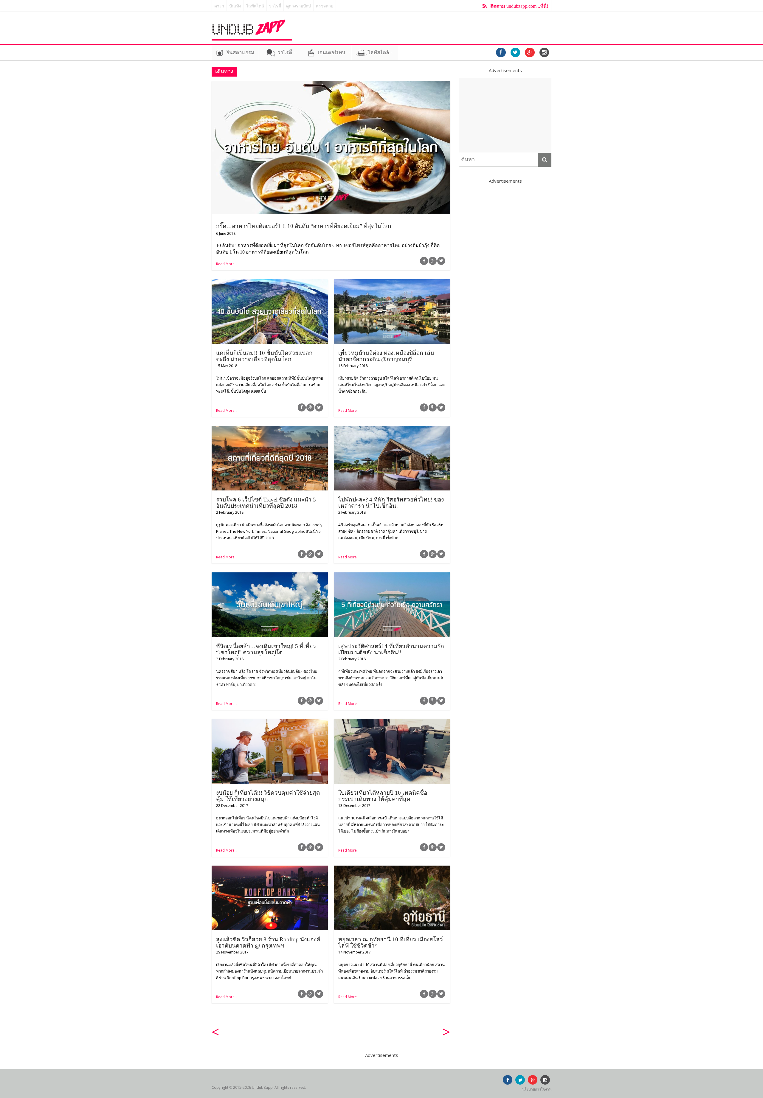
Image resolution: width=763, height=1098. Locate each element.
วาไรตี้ (275, 6)
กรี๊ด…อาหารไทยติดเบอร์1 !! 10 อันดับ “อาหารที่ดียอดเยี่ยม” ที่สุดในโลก (303, 226)
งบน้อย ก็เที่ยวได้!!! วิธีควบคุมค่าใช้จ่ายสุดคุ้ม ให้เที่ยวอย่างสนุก (268, 796)
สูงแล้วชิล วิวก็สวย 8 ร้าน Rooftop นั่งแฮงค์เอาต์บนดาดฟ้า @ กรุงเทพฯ (268, 942)
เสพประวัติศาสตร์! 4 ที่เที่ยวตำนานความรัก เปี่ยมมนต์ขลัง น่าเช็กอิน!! (391, 649)
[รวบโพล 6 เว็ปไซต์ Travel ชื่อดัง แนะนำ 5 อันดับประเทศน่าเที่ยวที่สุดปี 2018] (270, 429)
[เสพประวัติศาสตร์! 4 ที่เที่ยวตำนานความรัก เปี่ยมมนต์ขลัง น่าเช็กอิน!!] (392, 576)
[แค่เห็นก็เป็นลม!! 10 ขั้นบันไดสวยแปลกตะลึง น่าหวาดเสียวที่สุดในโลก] (270, 282)
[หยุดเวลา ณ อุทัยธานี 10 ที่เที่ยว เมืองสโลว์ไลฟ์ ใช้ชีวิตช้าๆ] (392, 869)
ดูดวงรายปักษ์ (298, 6)
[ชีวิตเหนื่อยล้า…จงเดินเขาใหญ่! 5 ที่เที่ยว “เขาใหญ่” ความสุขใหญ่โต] (270, 576)
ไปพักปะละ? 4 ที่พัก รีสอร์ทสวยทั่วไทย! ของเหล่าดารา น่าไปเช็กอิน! (391, 502)
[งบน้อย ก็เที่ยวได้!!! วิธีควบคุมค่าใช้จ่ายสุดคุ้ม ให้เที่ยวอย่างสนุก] (270, 722)
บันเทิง (235, 6)
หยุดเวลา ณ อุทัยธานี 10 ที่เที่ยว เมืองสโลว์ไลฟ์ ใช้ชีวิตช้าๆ (390, 942)
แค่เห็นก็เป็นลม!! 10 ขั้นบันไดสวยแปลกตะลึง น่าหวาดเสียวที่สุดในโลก (264, 356)
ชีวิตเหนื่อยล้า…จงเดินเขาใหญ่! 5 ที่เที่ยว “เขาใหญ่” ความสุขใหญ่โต (266, 649)
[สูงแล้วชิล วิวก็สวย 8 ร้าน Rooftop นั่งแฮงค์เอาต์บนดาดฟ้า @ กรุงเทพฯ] (270, 869)
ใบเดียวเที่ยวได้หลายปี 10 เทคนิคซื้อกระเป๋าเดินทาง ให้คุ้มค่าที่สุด (382, 796)
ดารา (219, 6)
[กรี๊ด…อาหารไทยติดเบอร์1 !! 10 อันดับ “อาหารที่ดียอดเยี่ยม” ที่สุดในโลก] (331, 84)
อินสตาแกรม (240, 52)
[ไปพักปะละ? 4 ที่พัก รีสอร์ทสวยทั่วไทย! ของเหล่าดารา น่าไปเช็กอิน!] (392, 429)
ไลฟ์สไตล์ (255, 6)
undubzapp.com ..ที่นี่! (519, 6)
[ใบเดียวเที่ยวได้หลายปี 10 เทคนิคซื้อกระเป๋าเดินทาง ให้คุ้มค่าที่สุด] (392, 722)
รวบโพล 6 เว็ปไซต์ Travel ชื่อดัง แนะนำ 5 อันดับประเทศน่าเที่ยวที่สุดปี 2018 (266, 502)
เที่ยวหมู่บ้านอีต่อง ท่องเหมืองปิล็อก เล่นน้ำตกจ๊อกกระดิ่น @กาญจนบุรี (386, 356)
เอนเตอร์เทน (331, 52)
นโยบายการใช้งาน (536, 1089)
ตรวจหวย (324, 6)
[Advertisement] (505, 115)
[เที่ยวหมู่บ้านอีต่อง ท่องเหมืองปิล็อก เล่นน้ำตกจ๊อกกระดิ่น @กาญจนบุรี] (392, 282)
